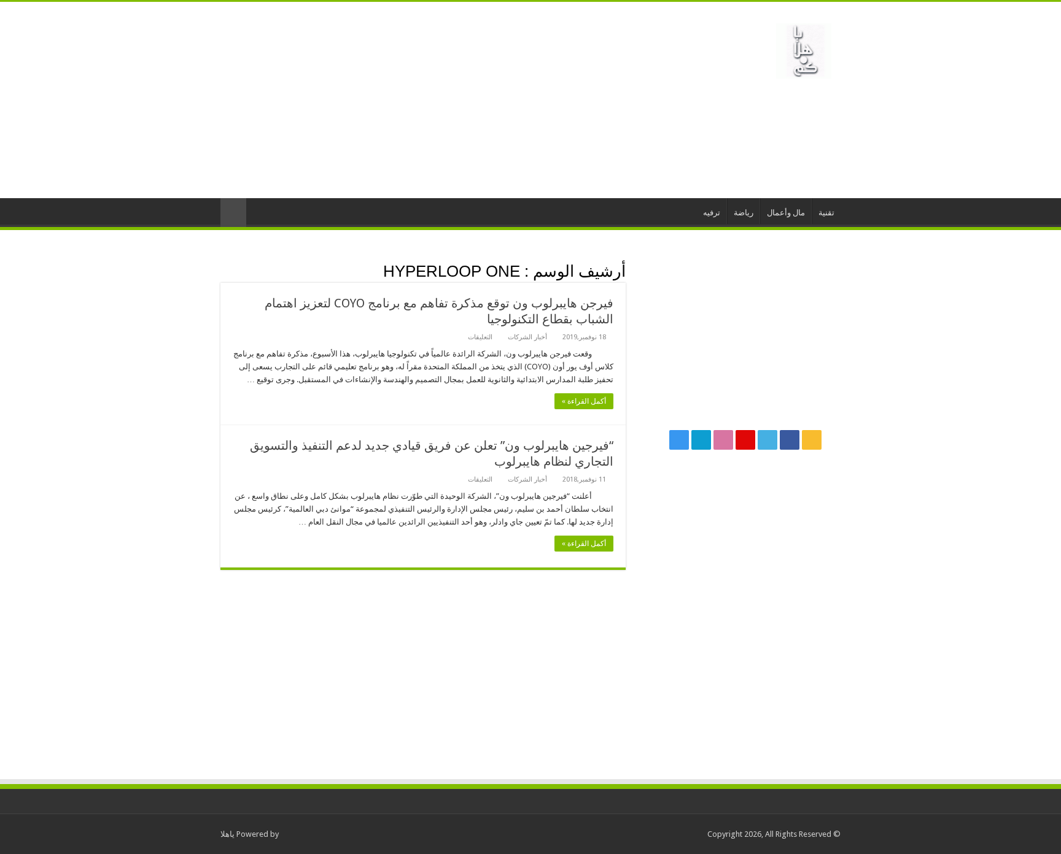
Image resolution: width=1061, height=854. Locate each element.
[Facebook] (789, 440)
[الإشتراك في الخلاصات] (223, 270)
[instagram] (679, 440)
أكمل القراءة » (584, 401)
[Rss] (812, 440)
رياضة (743, 212)
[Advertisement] (453, 100)
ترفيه (711, 212)
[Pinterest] (745, 440)
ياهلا (227, 834)
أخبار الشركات (527, 337)
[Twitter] (767, 440)
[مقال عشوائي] (233, 212)
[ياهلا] (803, 48)
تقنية (826, 212)
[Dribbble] (723, 440)
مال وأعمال (786, 212)
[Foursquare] (701, 440)
